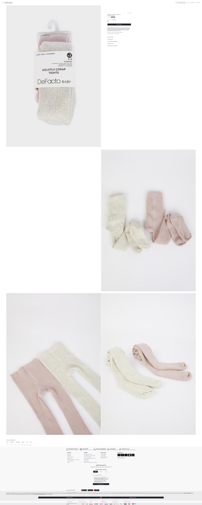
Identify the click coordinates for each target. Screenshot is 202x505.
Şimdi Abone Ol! (101, 484)
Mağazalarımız (103, 454)
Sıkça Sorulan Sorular (88, 454)
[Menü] (2, 2)
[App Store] (84, 490)
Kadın (96, 471)
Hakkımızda (69, 455)
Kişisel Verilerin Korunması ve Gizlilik (90, 462)
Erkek (101, 471)
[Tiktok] (132, 455)
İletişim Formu (103, 455)
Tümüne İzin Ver (132, 497)
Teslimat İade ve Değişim (112, 45)
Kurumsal (69, 454)
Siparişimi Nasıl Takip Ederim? (90, 455)
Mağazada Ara (110, 37)
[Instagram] (129, 455)
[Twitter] (126, 455)
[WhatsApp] (119, 455)
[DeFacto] (9, 2)
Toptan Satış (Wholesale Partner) (73, 459)
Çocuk (106, 471)
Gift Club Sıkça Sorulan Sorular (89, 458)
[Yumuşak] (107, 21)
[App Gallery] (96, 490)
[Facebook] (122, 455)
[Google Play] (90, 490)
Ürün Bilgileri (110, 39)
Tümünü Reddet (69, 497)
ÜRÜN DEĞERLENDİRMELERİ (112, 41)
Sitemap (68, 462)
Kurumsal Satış (70, 458)
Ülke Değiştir (121, 457)
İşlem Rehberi (86, 459)
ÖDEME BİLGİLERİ (110, 43)
